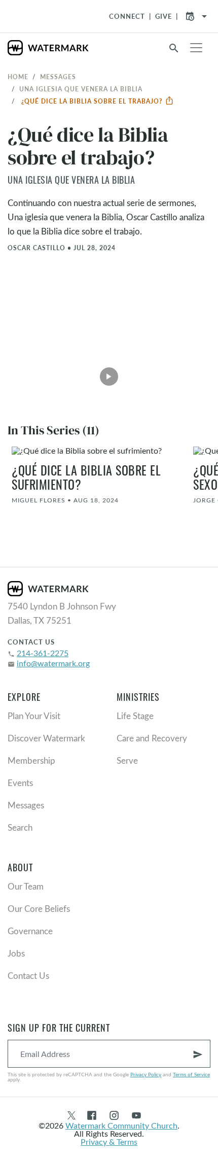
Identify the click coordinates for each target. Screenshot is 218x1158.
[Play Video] (109, 373)
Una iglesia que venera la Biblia (80, 89)
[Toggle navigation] (196, 48)
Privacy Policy (145, 1074)
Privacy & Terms (109, 1141)
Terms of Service (191, 1074)
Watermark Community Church (121, 1125)
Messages (58, 77)
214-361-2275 (42, 653)
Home (18, 77)
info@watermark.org (53, 663)
